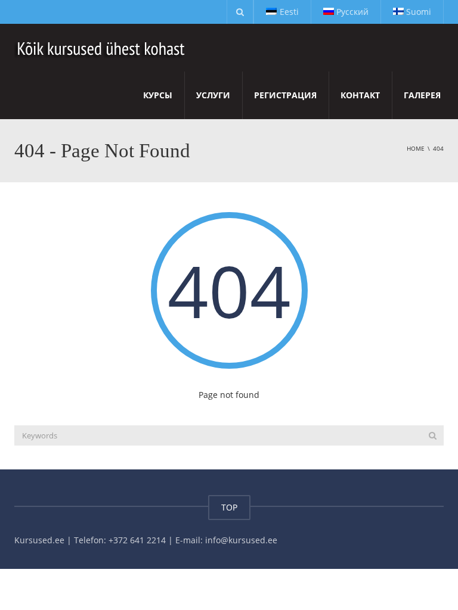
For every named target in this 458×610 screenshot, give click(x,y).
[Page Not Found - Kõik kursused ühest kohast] (101, 47)
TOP (229, 507)
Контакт (360, 95)
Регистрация (285, 95)
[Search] (433, 435)
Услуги (213, 95)
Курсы (157, 95)
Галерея (422, 95)
